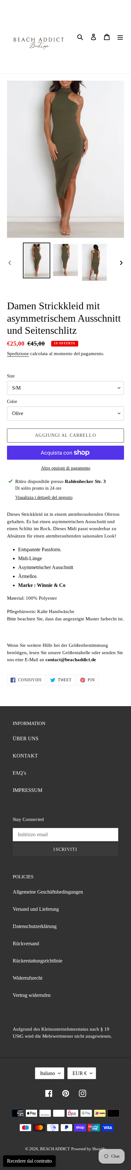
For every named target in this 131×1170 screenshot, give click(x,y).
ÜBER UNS (25, 738)
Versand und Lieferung (36, 909)
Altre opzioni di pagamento (65, 468)
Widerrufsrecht (27, 978)
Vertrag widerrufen (32, 995)
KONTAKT (25, 755)
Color (12, 401)
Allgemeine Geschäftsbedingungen (48, 892)
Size (11, 376)
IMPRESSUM (27, 790)
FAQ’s (19, 773)
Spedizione (18, 353)
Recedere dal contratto (29, 1161)
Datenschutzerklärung (35, 926)
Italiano (47, 1073)
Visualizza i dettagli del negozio (43, 497)
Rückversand (26, 943)
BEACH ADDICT (55, 1148)
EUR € (79, 1073)
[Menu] (120, 37)
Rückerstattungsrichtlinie (37, 960)
